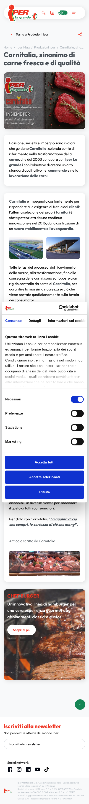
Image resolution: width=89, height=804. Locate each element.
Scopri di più (21, 630)
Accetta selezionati (44, 477)
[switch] (77, 413)
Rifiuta (44, 492)
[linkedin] (28, 769)
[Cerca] (43, 12)
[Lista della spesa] (52, 12)
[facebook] (10, 769)
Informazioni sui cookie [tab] (67, 321)
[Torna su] (80, 704)
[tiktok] (46, 769)
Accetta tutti (44, 462)
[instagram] (19, 769)
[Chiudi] (78, 52)
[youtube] (37, 769)
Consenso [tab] (13, 321)
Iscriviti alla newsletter (24, 744)
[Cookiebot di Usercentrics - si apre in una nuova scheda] (64, 308)
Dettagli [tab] (35, 321)
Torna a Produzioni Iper (32, 34)
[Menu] (73, 12)
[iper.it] (22, 13)
